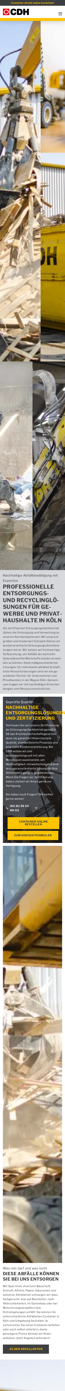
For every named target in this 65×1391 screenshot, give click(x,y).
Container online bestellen (33, 823)
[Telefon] (7, 83)
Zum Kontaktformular (33, 835)
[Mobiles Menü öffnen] (60, 13)
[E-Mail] (16, 83)
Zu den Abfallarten (25, 1349)
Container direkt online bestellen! (32, 2)
